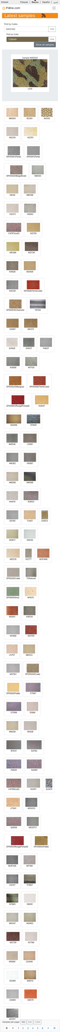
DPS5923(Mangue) (15, 386)
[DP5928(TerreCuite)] (33, 284)
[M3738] (31, 246)
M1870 (30, 597)
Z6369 (12, 981)
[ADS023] (31, 802)
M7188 (29, 866)
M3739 (13, 942)
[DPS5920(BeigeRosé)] (16, 169)
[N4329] (12, 284)
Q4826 (14, 827)
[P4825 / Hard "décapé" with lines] (13, 764)
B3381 (30, 118)
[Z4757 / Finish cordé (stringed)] (12, 879)
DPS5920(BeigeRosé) (16, 176)
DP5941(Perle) (33, 156)
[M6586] (12, 476)
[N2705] (33, 227)
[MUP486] (43, 553)
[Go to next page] (48, 1028)
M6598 (30, 195)
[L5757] (12, 649)
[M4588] (30, 476)
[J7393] (13, 802)
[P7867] (30, 879)
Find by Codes (10, 24)
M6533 (29, 655)
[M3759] (31, 629)
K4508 (12, 271)
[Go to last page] (54, 1028)
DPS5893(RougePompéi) (17, 406)
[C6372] (12, 208)
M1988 (13, 636)
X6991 (30, 904)
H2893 (30, 214)
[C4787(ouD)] (13, 227)
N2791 (30, 137)
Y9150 (38, 310)
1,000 (37, 1022)
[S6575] (30, 994)
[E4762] (34, 744)
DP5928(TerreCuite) (33, 291)
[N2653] (31, 495)
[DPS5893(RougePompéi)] (18, 399)
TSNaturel (31, 578)
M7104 (31, 367)
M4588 (30, 482)
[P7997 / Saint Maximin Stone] (33, 687)
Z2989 (12, 1000)
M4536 (12, 444)
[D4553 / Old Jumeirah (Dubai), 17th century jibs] (44, 514)
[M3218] (12, 131)
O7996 (14, 712)
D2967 (12, 329)
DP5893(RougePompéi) (17, 846)
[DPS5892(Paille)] (41, 840)
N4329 (12, 291)
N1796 (31, 942)
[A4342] (46, 112)
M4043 (37, 176)
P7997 (33, 693)
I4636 (12, 195)
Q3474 (49, 789)
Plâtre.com (12, 8)
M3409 (30, 271)
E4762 (34, 751)
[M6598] (30, 189)
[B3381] (30, 112)
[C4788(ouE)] (13, 783)
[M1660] (12, 955)
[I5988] (32, 706)
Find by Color (12, 34)
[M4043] (38, 169)
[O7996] (13, 706)
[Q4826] (13, 821)
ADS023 (31, 808)
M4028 (12, 731)
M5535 (13, 559)
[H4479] (12, 495)
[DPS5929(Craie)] (33, 668)
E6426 (30, 731)
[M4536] (12, 438)
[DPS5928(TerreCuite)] (39, 380)
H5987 (30, 463)
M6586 (12, 482)
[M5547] (12, 917)
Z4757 (12, 885)
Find (52, 29)
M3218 (12, 137)
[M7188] (29, 859)
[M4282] (12, 457)
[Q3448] (29, 955)
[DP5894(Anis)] (13, 591)
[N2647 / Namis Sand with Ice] (41, 399)
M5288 (13, 252)
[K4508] (12, 265)
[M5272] (30, 323)
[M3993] (30, 917)
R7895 (33, 425)
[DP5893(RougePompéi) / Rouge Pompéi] (17, 840)
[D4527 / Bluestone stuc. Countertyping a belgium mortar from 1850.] (28, 342)
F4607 (46, 348)
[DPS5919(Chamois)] (15, 304)
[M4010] (30, 974)
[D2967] (12, 323)
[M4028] (12, 725)
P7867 (30, 885)
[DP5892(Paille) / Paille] (13, 687)
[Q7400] (12, 342)
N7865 (12, 904)
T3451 (30, 521)
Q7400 (12, 348)
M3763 (13, 674)
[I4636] (12, 189)
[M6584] (12, 112)
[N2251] (33, 783)
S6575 (30, 1000)
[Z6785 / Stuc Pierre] (12, 514)
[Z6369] (12, 974)
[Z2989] (12, 994)
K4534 (29, 616)
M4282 (12, 463)
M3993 (30, 923)
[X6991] (30, 898)
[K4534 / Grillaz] (29, 610)
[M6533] (29, 649)
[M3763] (13, 668)
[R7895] (33, 419)
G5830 (30, 540)
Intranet (4, 2)
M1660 (12, 961)
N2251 (33, 789)
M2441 (12, 616)
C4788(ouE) (13, 789)
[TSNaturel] (31, 572)
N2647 (42, 406)
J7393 (13, 808)
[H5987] (30, 457)
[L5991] (30, 438)
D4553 (44, 521)
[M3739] (13, 936)
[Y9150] (38, 304)
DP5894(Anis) (12, 597)
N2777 (29, 559)
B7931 (14, 751)
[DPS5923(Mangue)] (15, 380)
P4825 (14, 770)
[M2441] (12, 610)
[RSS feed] (43, 15)
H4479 (12, 501)
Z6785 (12, 521)
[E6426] (30, 725)
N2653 (31, 501)
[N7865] (12, 898)
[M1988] (13, 629)
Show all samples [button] (45, 44)
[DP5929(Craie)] (13, 572)
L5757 (12, 655)
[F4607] (46, 342)
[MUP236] (12, 859)
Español (46, 2)
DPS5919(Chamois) (15, 310)
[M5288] (12, 246)
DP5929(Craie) (13, 578)
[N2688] (13, 361)
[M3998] (13, 419)
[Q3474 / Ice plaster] (49, 783)
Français (24, 2)
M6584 (12, 118)
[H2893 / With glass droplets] (30, 208)
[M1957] (12, 1013)
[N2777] (28, 553)
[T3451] (30, 514)
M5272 (31, 329)
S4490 (34, 770)
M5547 (12, 923)
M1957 (12, 1019)
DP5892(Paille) (13, 693)
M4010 (30, 981)
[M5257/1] (33, 821)
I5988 (32, 712)
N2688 (13, 367)
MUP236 (12, 866)
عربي (55, 2)
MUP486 (43, 559)
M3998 (13, 425)
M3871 (12, 540)
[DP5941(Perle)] (33, 150)
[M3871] (12, 534)
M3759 (31, 636)
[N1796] (31, 936)
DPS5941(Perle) (13, 156)
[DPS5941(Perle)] (14, 150)
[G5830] (30, 534)
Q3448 (29, 961)
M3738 (31, 252)
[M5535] (13, 553)
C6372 (12, 214)
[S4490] (34, 764)
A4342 (47, 118)
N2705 (33, 233)
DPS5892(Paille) (41, 846)
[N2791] (30, 131)
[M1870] (30, 591)
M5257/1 (33, 827)
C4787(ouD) (13, 233)
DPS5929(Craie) (32, 674)
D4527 (29, 348)
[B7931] (13, 744)
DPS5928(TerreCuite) (39, 386)
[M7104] (31, 361)
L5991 (30, 444)
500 (30, 1022)
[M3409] (30, 265)
